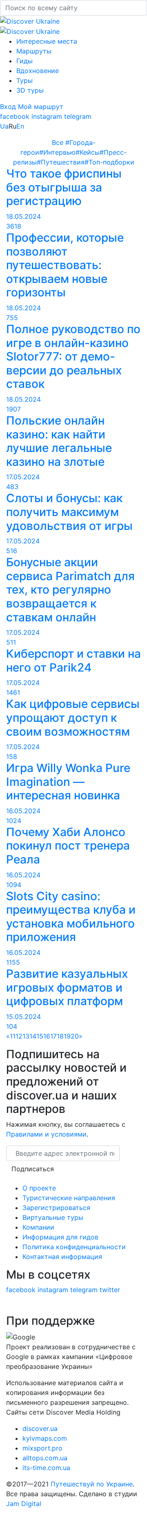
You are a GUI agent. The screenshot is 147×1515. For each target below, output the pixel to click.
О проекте (39, 1188)
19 (67, 1036)
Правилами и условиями (46, 1134)
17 (53, 1036)
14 (32, 1036)
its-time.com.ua (46, 1468)
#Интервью (57, 152)
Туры (24, 80)
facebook (14, 116)
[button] (9, 106)
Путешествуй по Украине (92, 1484)
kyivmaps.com (44, 1438)
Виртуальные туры (52, 1217)
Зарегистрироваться (56, 1208)
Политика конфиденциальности (74, 1247)
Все (58, 142)
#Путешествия (61, 162)
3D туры (30, 90)
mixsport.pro (42, 1448)
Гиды (24, 61)
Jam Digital (23, 1503)
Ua (4, 126)
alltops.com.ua (44, 1458)
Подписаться (32, 1169)
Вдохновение (37, 71)
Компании (38, 1227)
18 (60, 1036)
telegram (77, 116)
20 (75, 1036)
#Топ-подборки (109, 162)
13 (25, 1036)
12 (19, 1036)
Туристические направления (68, 1198)
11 (13, 1036)
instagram (46, 116)
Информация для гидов (60, 1237)
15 (39, 1036)
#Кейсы (88, 152)
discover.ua (40, 1428)
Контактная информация (62, 1256)
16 (46, 1036)
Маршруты (33, 51)
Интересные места (46, 41)
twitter (110, 1290)
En (20, 126)
